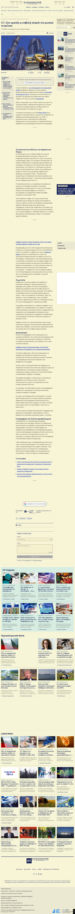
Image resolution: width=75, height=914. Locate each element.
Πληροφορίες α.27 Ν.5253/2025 (51, 869)
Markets (28, 7)
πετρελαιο (22, 518)
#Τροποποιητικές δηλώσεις (39, 10)
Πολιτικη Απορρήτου (37, 560)
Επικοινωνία (19, 869)
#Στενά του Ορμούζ (57, 10)
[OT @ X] (36, 874)
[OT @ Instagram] (38, 874)
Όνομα (18, 536)
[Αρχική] (29, 861)
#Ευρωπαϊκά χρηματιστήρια (15, 10)
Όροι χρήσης (27, 869)
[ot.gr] (32, 4)
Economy (41, 7)
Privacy (34, 869)
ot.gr (2, 19)
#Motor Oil (4, 10)
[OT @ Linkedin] (41, 874)
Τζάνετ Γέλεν (42, 113)
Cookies (39, 869)
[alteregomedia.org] (56, 912)
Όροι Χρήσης (27, 560)
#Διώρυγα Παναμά (69, 10)
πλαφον (29, 518)
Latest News (7, 733)
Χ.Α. (2, 14)
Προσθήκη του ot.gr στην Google (35, 82)
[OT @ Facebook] (34, 874)
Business (34, 7)
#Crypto (49, 10)
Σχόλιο (18, 543)
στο (30, 511)
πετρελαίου (40, 99)
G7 (17, 518)
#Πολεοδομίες (27, 10)
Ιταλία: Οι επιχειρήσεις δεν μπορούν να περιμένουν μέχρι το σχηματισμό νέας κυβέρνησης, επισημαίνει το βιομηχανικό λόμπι (34, 464)
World (47, 7)
